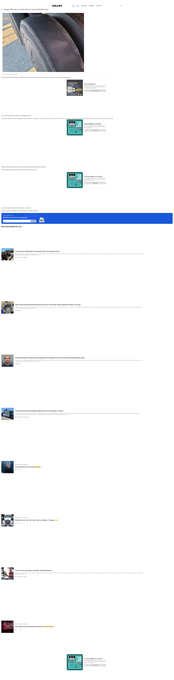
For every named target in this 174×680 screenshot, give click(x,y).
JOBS (78, 5)
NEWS (73, 5)
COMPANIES (91, 5)
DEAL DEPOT (99, 5)
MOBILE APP (84, 5)
